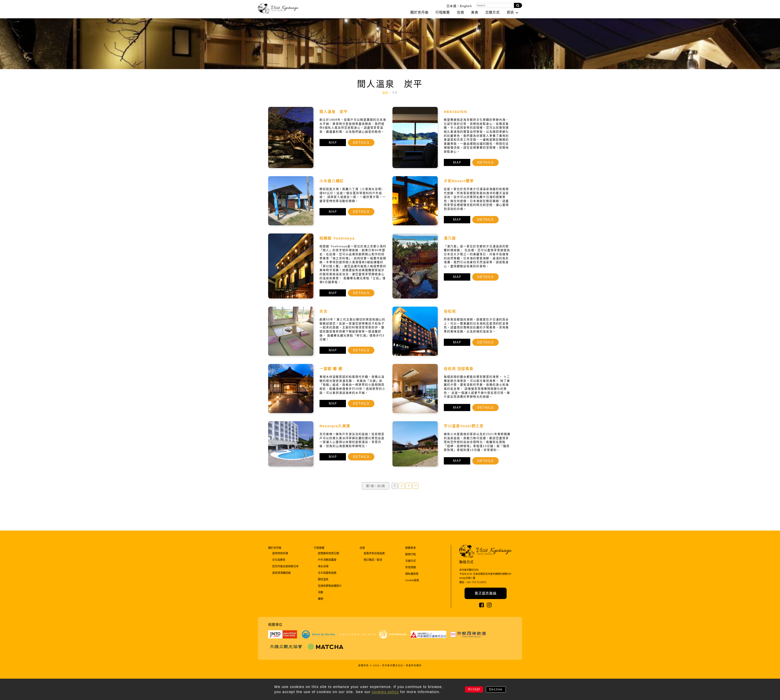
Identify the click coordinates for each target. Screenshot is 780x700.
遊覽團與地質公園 (328, 553)
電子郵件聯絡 (486, 593)
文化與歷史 (278, 559)
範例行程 (410, 554)
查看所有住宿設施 (374, 553)
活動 (320, 592)
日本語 (451, 5)
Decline (496, 689)
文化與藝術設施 (327, 572)
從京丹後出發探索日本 (285, 566)
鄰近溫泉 (323, 579)
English (466, 5)
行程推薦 (443, 12)
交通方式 (492, 12)
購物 (320, 598)
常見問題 (410, 567)
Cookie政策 (412, 580)
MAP (333, 142)
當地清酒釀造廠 (281, 572)
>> (415, 485)
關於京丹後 (419, 12)
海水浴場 (323, 566)
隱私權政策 (411, 573)
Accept (474, 689)
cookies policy (385, 692)
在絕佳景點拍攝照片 (330, 585)
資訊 (510, 12)
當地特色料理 (280, 553)
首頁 (385, 92)
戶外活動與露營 (327, 559)
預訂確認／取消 (373, 559)
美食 (474, 12)
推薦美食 (410, 547)
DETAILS (361, 142)
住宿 (460, 12)
